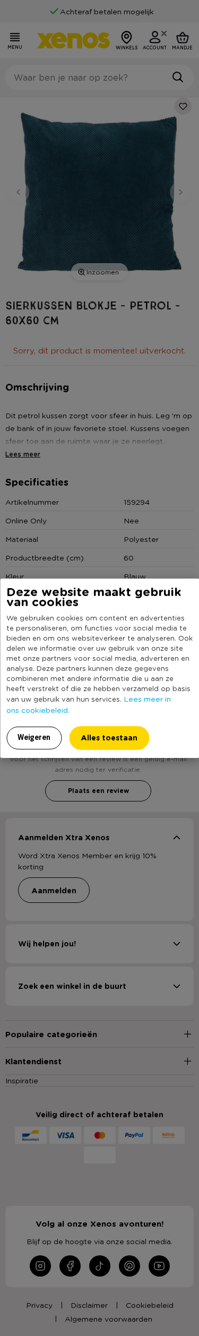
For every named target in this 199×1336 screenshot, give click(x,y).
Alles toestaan (109, 737)
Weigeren (34, 737)
